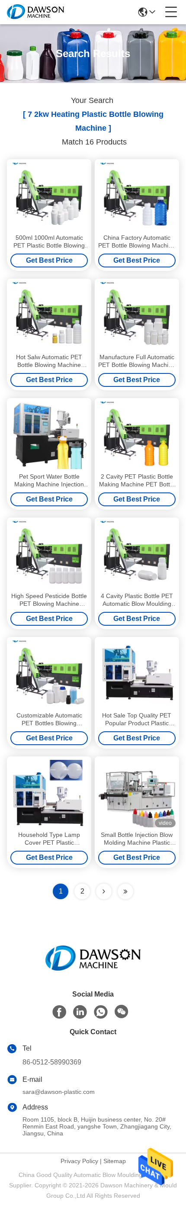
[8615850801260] (101, 1012)
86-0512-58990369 (51, 1062)
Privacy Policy (79, 1161)
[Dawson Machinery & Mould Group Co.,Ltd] (35, 12)
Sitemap (114, 1161)
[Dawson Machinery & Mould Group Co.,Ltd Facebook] (59, 1012)
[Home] (93, 968)
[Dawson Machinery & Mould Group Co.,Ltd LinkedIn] (80, 1012)
